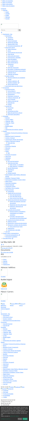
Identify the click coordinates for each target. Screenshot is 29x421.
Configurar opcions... (6, 419)
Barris (4, 345)
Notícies (5, 263)
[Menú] (1, 32)
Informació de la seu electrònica (11, 320)
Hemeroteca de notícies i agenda (12, 340)
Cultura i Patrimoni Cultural (10, 352)
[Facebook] (17, 387)
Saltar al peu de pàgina (8, 6)
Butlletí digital (6, 337)
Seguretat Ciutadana (8, 376)
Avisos (4, 259)
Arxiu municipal (7, 382)
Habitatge (5, 365)
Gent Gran (6, 364)
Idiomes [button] (5, 10)
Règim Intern (6, 374)
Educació (5, 357)
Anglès (7, 15)
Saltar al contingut (7, 2)
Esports (5, 359)
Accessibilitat (6, 395)
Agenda (5, 261)
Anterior (3, 309)
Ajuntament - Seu (5, 314)
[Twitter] (11, 387)
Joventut (5, 367)
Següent (7, 309)
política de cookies (14, 416)
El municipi (4, 322)
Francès (7, 18)
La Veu (5, 335)
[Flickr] (22, 387)
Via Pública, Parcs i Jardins (10, 381)
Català (7, 12)
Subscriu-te (4, 288)
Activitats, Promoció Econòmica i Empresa (14, 344)
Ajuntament (6, 315)
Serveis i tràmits (7, 319)
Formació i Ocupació (8, 362)
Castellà (7, 13)
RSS (4, 339)
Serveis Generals (7, 377)
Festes (4, 360)
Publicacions (6, 264)
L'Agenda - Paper (7, 334)
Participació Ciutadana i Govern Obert (13, 372)
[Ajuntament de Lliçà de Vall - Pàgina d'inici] (9, 26)
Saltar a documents (7, 4)
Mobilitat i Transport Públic (10, 370)
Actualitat (3, 327)
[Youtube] (4, 388)
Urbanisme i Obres (8, 379)
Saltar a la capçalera (7, 1)
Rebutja (20, 419)
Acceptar (25, 419)
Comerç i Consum (8, 349)
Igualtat (5, 354)
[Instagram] (10, 388)
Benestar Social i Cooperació (10, 347)
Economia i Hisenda (8, 355)
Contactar (3, 8)
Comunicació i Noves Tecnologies (12, 350)
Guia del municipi (7, 324)
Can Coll (5, 384)
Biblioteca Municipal (3, 306)
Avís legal (5, 392)
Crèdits (5, 397)
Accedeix (3, 276)
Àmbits (3, 342)
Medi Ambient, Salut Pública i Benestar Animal (15, 369)
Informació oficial (7, 317)
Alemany (7, 17)
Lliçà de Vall (6, 325)
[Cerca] (19, 30)
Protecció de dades (8, 394)
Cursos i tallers (7, 330)
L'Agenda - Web (7, 332)
